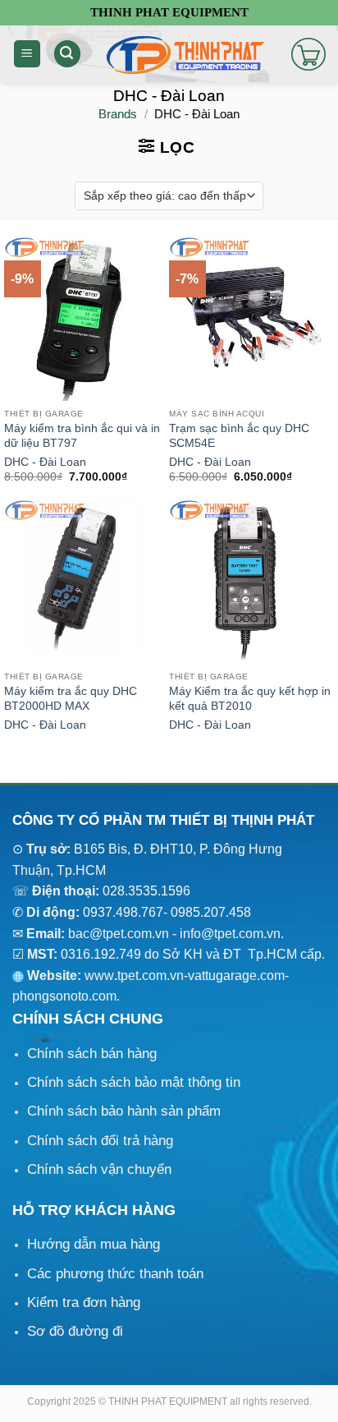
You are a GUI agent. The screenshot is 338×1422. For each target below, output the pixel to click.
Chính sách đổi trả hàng (100, 1140)
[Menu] (27, 53)
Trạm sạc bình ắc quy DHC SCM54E (239, 435)
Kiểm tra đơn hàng (83, 1302)
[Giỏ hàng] (308, 54)
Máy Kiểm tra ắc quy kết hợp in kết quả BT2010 (250, 698)
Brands (117, 114)
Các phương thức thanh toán (115, 1274)
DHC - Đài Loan (45, 462)
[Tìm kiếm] (67, 53)
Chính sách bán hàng (92, 1053)
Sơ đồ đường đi (75, 1331)
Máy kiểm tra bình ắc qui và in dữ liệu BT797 (82, 435)
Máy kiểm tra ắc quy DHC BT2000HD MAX (70, 698)
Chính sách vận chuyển (99, 1169)
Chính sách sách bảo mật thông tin (133, 1082)
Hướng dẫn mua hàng (93, 1244)
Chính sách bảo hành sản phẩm (124, 1111)
